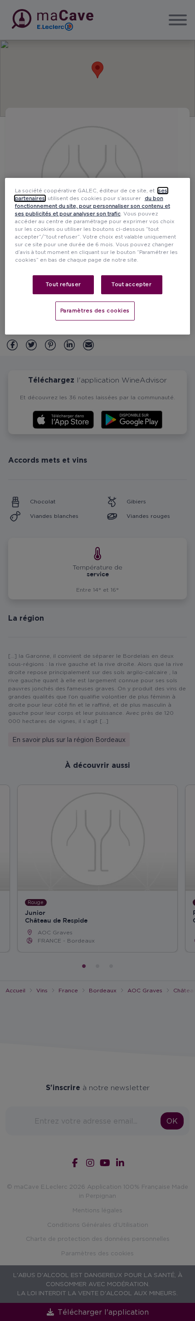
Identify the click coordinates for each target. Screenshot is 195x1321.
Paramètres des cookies (95, 310)
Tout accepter (131, 284)
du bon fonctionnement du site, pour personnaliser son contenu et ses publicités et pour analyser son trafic (92, 206)
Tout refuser (63, 284)
